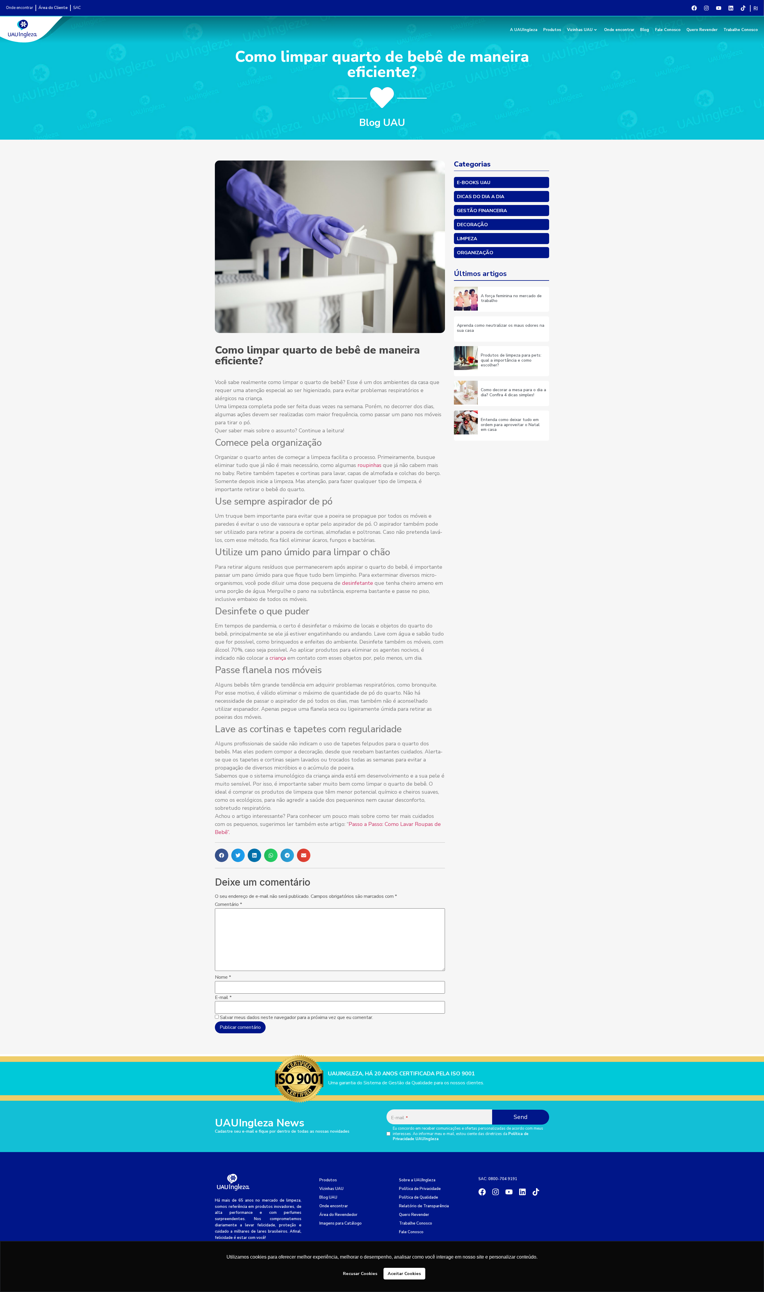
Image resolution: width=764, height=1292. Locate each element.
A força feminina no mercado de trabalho (511, 298)
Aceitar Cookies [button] (404, 1273)
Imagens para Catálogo (340, 1223)
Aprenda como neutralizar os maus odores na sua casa (500, 328)
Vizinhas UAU (580, 30)
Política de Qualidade (418, 1197)
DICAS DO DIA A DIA (480, 196)
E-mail (223, 997)
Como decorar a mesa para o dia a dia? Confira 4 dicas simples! (513, 392)
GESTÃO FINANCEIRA (482, 210)
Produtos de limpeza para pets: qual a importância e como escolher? (511, 360)
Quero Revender (701, 30)
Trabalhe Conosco (740, 30)
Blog (644, 30)
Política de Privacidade (420, 1188)
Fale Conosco (667, 30)
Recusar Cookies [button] (360, 1273)
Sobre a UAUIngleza (417, 1180)
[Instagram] (706, 8)
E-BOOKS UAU (473, 182)
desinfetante (358, 583)
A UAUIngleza (523, 30)
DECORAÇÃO (472, 224)
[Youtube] (718, 8)
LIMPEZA (467, 238)
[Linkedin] (731, 8)
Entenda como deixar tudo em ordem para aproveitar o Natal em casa (510, 425)
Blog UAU (328, 1197)
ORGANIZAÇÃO (475, 252)
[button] (221, 855)
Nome (223, 977)
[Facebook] (694, 8)
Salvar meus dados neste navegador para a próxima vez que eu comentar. (296, 1017)
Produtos (552, 30)
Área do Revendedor (338, 1214)
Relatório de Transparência (424, 1206)
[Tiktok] (743, 8)
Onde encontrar (619, 30)
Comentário (228, 904)
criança (278, 658)
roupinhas (370, 465)
